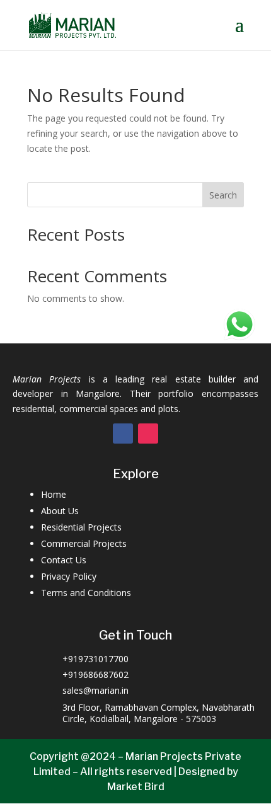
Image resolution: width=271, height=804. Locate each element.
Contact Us (63, 560)
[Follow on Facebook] (123, 433)
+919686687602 (95, 675)
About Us (60, 511)
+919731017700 (95, 659)
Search (223, 195)
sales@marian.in (95, 690)
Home (53, 494)
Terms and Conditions (86, 593)
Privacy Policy (68, 576)
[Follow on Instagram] (148, 433)
